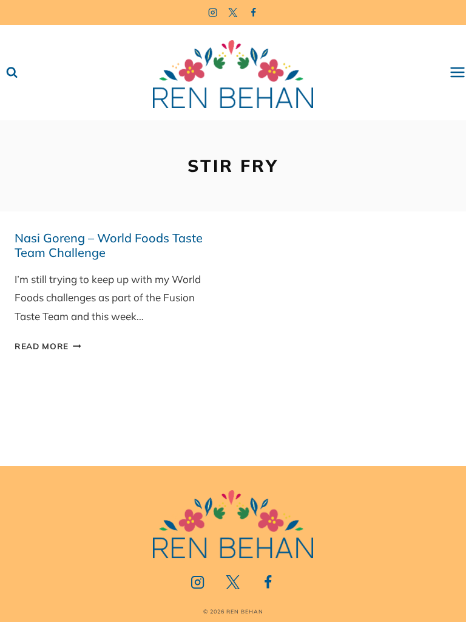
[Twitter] (233, 12)
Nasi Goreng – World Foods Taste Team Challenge (109, 245)
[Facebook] (254, 12)
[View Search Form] (12, 72)
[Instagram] (212, 12)
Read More (48, 346)
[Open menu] (457, 72)
